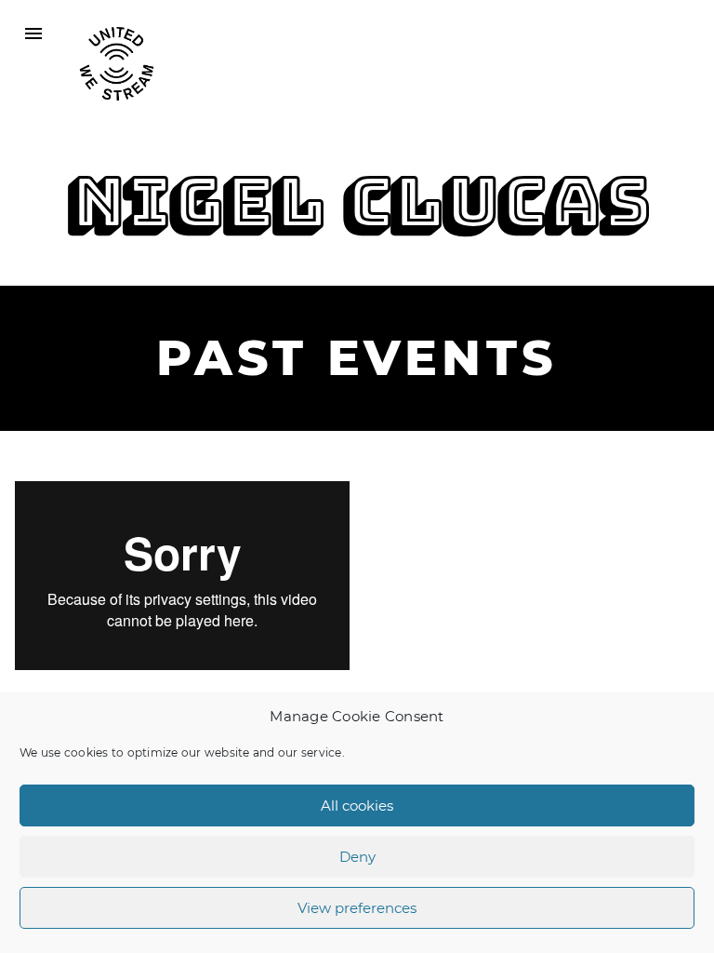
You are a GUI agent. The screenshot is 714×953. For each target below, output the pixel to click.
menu (33, 33)
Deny (357, 857)
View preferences (357, 908)
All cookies (357, 805)
